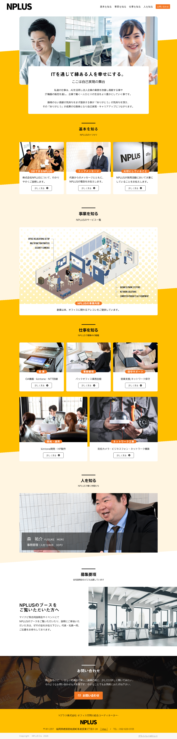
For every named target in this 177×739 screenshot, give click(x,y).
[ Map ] (104, 729)
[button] (41, 188)
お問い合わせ (163, 6)
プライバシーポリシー (148, 736)
